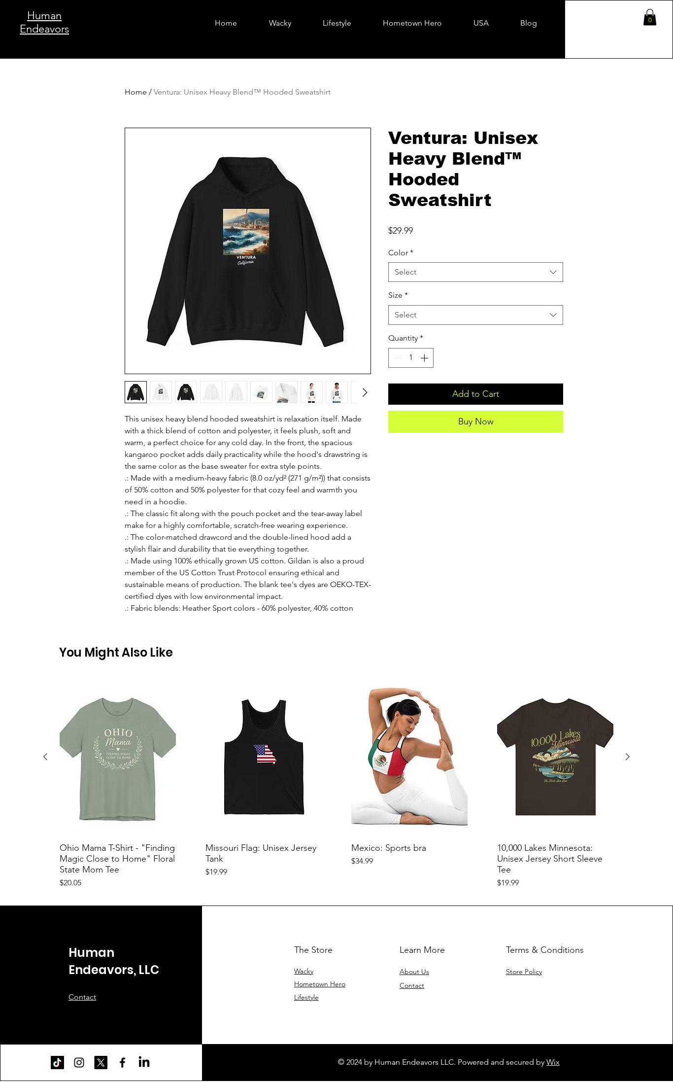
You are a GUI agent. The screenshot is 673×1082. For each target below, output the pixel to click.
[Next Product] (628, 757)
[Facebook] (122, 1062)
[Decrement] (397, 358)
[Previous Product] (45, 757)
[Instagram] (79, 1062)
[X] (100, 1062)
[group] (336, 784)
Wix (553, 1062)
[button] (650, 17)
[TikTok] (57, 1062)
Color (400, 252)
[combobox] (475, 272)
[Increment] (425, 358)
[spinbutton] (411, 358)
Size (398, 295)
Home (136, 92)
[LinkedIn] (144, 1062)
